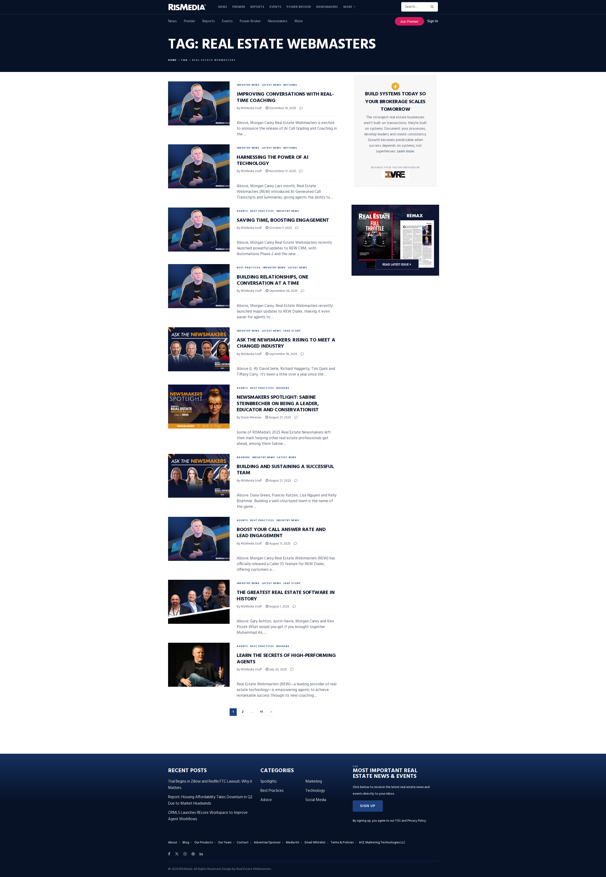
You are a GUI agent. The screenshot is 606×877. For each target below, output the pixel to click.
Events (275, 6)
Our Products (203, 842)
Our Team (225, 842)
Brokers (282, 388)
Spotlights (268, 781)
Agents (242, 211)
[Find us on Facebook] (169, 854)
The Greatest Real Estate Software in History (285, 596)
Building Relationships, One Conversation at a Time (272, 280)
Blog (186, 842)
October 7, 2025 (280, 228)
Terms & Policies (342, 842)
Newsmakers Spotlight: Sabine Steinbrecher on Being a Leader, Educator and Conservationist (278, 403)
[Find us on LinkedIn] (201, 854)
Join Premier (409, 22)
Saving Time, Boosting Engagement (283, 220)
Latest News (271, 85)
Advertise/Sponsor (267, 842)
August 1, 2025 (278, 606)
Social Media (315, 800)
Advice (266, 800)
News (222, 6)
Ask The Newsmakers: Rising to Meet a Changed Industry (286, 343)
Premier (238, 6)
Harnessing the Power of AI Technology (272, 160)
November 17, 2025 (282, 171)
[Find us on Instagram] (185, 854)
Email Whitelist (315, 842)
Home (172, 60)
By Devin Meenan (249, 417)
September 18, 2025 (282, 354)
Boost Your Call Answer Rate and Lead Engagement (281, 533)
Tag (184, 60)
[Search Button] (433, 7)
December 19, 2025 (282, 108)
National (290, 85)
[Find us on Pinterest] (193, 854)
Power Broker (299, 6)
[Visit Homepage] (190, 7)
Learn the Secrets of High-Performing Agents (286, 658)
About (172, 842)
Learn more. (406, 151)
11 (261, 711)
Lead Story (292, 331)
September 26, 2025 (283, 291)
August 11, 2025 (279, 543)
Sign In (432, 21)
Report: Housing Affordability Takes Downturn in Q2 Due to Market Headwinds (210, 800)
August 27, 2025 (279, 417)
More (347, 6)
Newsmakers (327, 6)
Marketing (313, 781)
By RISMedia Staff (249, 108)
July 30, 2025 (277, 669)
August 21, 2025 (279, 480)
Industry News (248, 85)
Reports (257, 6)
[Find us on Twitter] (177, 854)
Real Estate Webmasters (214, 60)
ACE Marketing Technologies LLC (382, 842)
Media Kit (292, 842)
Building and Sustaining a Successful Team (285, 470)
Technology (315, 791)
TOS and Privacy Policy (410, 820)
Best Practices (262, 211)
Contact (243, 842)
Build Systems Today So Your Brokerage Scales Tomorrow (395, 102)
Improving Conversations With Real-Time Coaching (285, 97)
